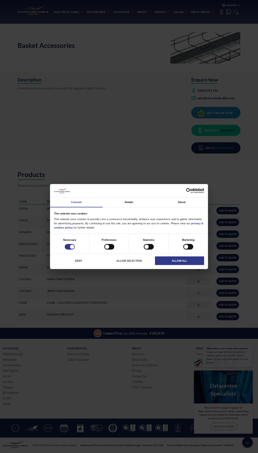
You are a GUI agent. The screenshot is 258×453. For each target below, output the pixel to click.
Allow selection (129, 260)
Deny (78, 260)
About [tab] (182, 202)
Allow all (179, 260)
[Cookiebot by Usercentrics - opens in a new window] (188, 190)
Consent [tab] (76, 202)
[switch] (109, 247)
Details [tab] (129, 202)
